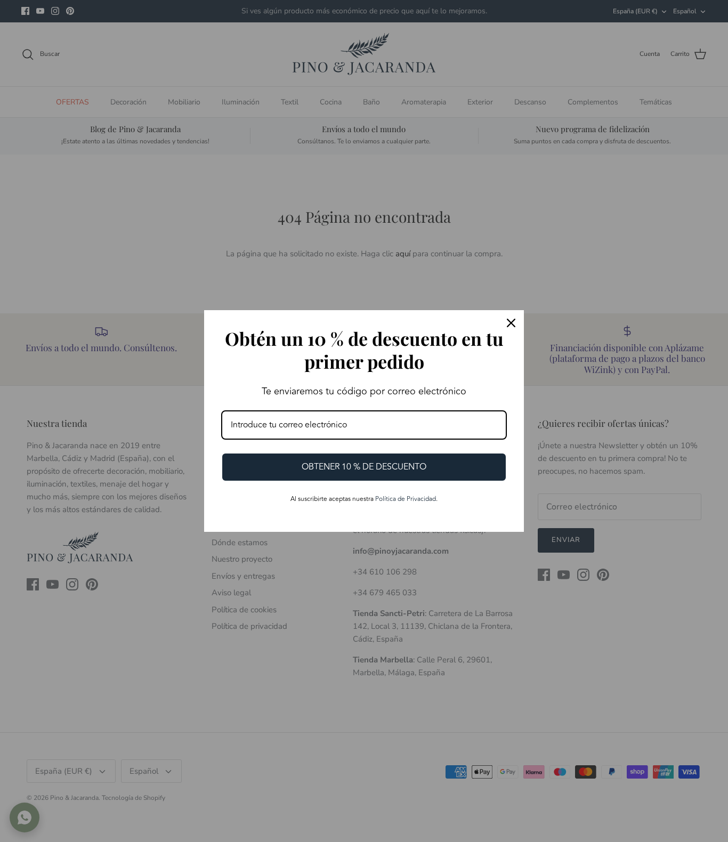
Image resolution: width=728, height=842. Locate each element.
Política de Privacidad (405, 499)
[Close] (511, 323)
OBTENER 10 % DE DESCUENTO (364, 466)
